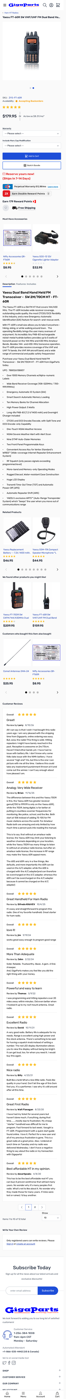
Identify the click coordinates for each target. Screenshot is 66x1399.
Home (7, 1396)
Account (40, 1396)
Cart (57, 1396)
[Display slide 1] (22, 276)
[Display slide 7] (41, 569)
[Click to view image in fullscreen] (32, 51)
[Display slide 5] (38, 276)
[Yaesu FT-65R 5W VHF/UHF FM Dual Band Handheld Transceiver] (47, 596)
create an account (25, 1244)
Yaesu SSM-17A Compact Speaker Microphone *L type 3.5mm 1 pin (45, 552)
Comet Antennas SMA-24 (16, 671)
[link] (21, 1207)
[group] (12, 107)
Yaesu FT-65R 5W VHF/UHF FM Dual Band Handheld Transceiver (45, 617)
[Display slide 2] (26, 276)
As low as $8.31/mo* (33, 116)
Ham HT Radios (10, 13)
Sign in (10, 1244)
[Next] (42, 1207)
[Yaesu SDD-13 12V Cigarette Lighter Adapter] (47, 238)
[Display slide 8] (45, 569)
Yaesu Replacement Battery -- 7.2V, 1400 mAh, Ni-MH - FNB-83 (16, 552)
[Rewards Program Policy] (34, 201)
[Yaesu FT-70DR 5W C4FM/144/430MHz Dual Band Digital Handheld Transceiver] (17, 596)
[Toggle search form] (44, 5)
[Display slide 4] (34, 276)
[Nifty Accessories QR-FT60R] (17, 238)
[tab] (9, 285)
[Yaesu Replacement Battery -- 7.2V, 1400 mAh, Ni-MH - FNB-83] (17, 531)
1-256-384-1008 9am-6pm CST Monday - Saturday (25, 1337)
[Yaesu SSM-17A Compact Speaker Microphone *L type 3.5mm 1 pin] (47, 531)
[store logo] (25, 5)
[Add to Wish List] (6, 208)
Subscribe (48, 1290)
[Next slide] (57, 276)
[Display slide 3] (30, 276)
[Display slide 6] (41, 276)
